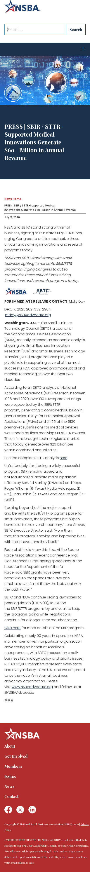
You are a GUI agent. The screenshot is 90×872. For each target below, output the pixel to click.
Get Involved (16, 756)
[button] (83, 49)
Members (13, 766)
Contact (11, 796)
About (9, 746)
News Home (12, 199)
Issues (10, 776)
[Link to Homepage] (22, 6)
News (9, 786)
